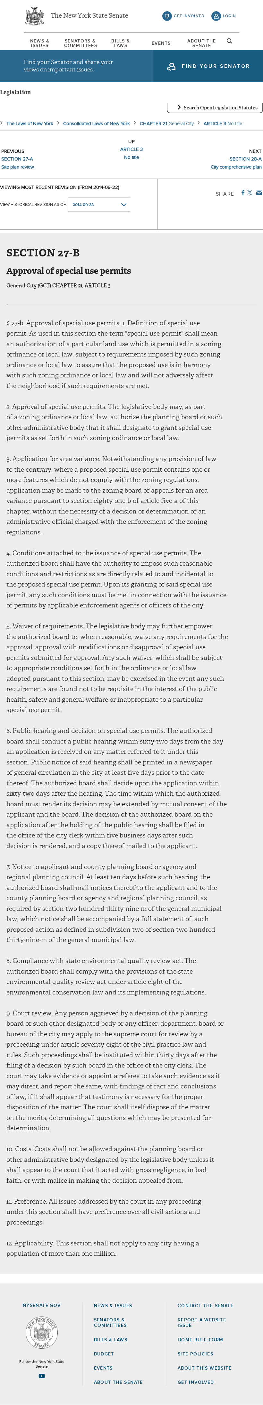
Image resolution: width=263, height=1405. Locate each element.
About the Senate (118, 1382)
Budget (104, 1354)
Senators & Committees (80, 43)
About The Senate (201, 43)
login (229, 16)
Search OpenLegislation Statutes (221, 108)
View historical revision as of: (33, 205)
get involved (189, 16)
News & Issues (39, 43)
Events (161, 43)
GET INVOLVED (196, 1382)
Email (258, 192)
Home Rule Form (201, 1340)
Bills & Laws (120, 43)
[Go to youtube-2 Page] (41, 1376)
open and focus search (229, 43)
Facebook (242, 192)
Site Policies (195, 1354)
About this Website (205, 1368)
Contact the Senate (205, 1306)
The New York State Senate (89, 16)
